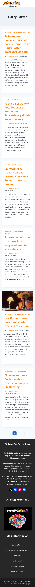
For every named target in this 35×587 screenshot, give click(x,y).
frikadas (16, 314)
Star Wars (16, 231)
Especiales (8, 32)
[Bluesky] (24, 489)
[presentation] (17, 301)
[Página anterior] (4, 433)
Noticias (16, 32)
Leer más (8, 89)
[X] (11, 489)
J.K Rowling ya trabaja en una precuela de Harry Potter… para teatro (16, 176)
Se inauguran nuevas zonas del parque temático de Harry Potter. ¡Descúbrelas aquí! (17, 44)
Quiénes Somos (17, 545)
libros (6, 371)
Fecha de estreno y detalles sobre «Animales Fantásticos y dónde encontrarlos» (17, 111)
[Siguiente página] (30, 433)
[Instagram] (19, 489)
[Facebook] (15, 489)
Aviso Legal (17, 561)
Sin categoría (25, 32)
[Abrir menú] (31, 3)
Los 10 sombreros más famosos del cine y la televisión (16, 322)
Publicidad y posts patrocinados (17, 550)
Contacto (17, 555)
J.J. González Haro (12, 56)
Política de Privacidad (17, 566)
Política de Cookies (17, 571)
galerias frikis (25, 314)
